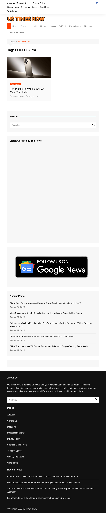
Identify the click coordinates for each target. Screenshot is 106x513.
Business (25, 26)
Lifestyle (43, 26)
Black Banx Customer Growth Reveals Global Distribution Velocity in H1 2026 (45, 303)
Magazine (88, 26)
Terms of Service (24, 3)
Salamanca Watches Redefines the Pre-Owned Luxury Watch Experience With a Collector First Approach (51, 325)
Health (34, 26)
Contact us (25, 7)
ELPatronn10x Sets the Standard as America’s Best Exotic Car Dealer (42, 336)
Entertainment (75, 26)
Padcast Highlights (16, 433)
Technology (15, 84)
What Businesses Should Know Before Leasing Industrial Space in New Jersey (46, 313)
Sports (53, 26)
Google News (13, 7)
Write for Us (12, 11)
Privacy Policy (39, 3)
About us (11, 3)
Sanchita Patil (18, 96)
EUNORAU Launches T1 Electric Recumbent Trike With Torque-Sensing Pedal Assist (49, 346)
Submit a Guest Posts (41, 7)
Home (15, 26)
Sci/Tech (62, 26)
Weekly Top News (16, 32)
